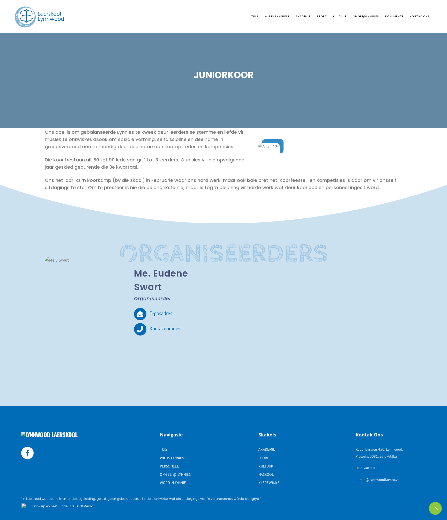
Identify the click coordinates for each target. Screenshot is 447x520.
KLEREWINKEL (269, 482)
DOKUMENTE (394, 16)
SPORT (322, 16)
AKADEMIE (303, 16)
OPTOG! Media (82, 506)
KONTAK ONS (420, 16)
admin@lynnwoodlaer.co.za (377, 479)
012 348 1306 (367, 467)
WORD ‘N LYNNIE (173, 482)
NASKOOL (266, 474)
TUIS (254, 16)
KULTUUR (340, 16)
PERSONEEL (169, 466)
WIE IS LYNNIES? (277, 16)
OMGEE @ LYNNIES (175, 474)
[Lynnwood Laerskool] (39, 25)
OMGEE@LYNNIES (366, 16)
